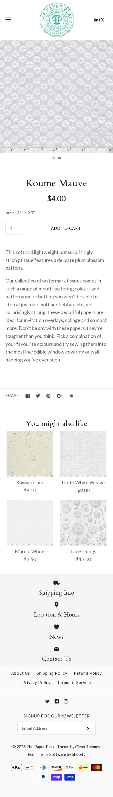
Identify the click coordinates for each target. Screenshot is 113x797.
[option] (56, 96)
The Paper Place (40, 746)
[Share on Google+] (60, 396)
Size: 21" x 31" (20, 212)
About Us (20, 673)
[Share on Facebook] (28, 396)
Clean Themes (87, 746)
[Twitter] (47, 701)
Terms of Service (74, 682)
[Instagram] (66, 701)
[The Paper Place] (56, 20)
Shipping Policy (52, 673)
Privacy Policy (36, 682)
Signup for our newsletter (57, 716)
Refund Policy (88, 673)
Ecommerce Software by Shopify (56, 754)
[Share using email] (71, 396)
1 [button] (53, 158)
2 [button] (59, 158)
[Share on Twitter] (38, 396)
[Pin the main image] (48, 396)
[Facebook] (57, 701)
